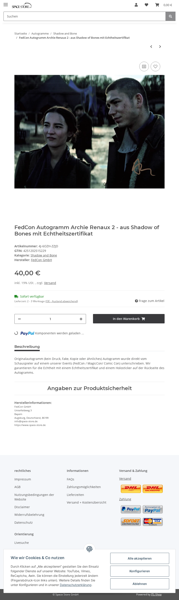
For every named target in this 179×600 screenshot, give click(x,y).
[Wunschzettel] (146, 4)
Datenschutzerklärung (75, 585)
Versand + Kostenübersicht (86, 502)
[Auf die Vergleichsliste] (144, 66)
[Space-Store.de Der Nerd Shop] (21, 5)
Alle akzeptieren (140, 558)
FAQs (70, 479)
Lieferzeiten (75, 495)
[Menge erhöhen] (81, 319)
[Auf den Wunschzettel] (155, 66)
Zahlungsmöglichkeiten (84, 487)
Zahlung (125, 499)
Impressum (22, 479)
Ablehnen (140, 584)
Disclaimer (22, 507)
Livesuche (21, 543)
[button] (136, 4)
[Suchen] (170, 16)
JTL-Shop (156, 594)
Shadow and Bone (44, 255)
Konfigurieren (139, 571)
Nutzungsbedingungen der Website (34, 497)
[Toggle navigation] (5, 2)
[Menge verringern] (19, 319)
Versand (50, 283)
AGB (17, 487)
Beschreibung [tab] (27, 347)
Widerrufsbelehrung (29, 515)
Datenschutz (23, 522)
